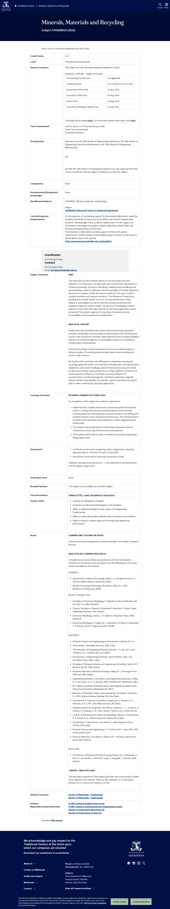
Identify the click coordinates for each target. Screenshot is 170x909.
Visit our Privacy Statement (95, 903)
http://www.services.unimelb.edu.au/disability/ (88, 241)
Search (160, 7)
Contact (28, 888)
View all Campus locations (78, 888)
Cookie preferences (141, 901)
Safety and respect (33, 876)
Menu (167, 7)
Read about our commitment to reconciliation (46, 853)
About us (28, 863)
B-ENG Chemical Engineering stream (86, 803)
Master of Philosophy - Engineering (86, 797)
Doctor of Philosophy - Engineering (86, 794)
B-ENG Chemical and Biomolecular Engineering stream (95, 806)
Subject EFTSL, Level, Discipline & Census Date (92, 495)
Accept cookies (119, 901)
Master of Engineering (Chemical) (85, 813)
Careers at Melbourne (34, 869)
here (90, 120)
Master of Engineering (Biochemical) (87, 809)
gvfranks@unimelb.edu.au (64, 270)
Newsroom (29, 882)
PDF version (57, 820)
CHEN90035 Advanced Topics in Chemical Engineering (91, 210)
